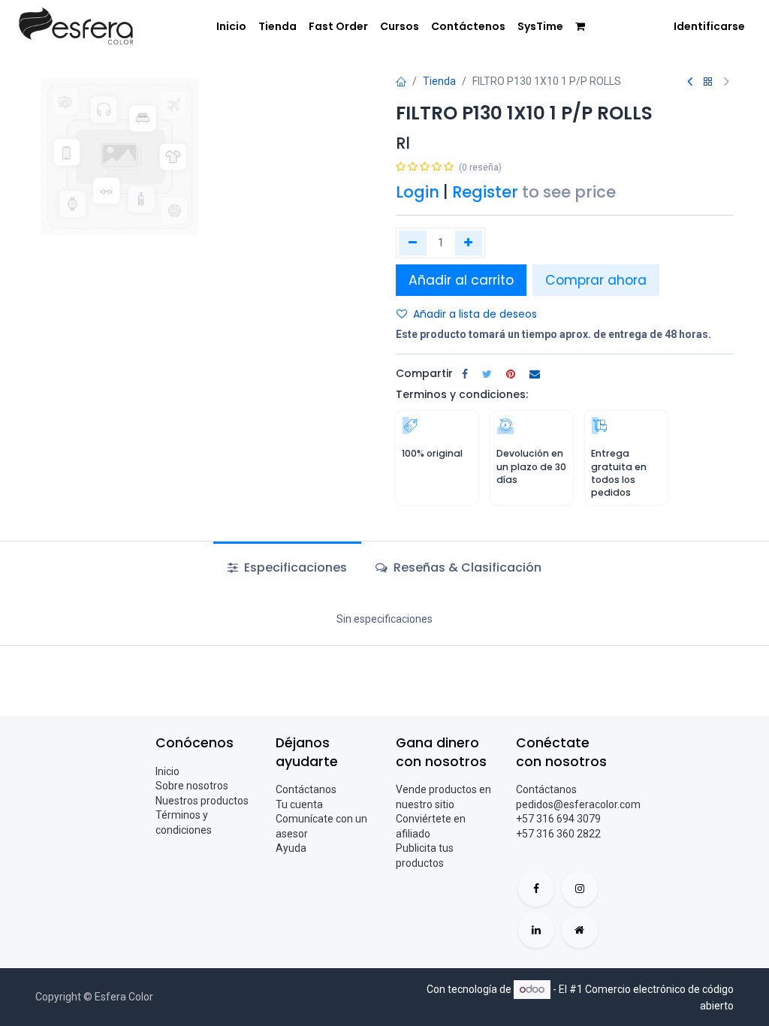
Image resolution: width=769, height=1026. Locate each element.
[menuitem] (231, 27)
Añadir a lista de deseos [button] (475, 313)
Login (417, 192)
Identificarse (709, 26)
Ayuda (291, 848)
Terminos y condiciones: (462, 394)
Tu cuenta (299, 804)
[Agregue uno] (469, 243)
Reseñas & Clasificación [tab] (466, 567)
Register (485, 192)
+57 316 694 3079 (558, 819)
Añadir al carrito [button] (461, 280)
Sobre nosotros (191, 786)
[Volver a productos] (708, 82)
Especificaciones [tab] (294, 567)
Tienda (439, 81)
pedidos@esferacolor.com (578, 804)
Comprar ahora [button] (596, 280)
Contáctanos (306, 789)
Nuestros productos (202, 801)
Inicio (167, 771)
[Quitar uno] (413, 243)
